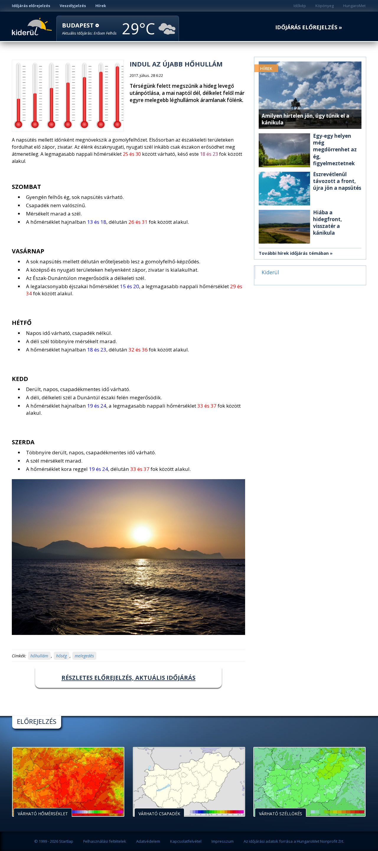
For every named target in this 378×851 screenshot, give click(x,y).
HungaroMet (354, 5)
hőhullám (39, 656)
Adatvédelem (148, 841)
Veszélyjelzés (73, 5)
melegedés (84, 656)
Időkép (300, 5)
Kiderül (33, 26)
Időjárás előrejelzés (31, 5)
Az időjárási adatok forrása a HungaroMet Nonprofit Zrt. (294, 841)
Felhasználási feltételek (104, 841)
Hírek (100, 5)
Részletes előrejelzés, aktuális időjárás (128, 678)
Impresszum (222, 841)
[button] (89, 29)
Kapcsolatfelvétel (185, 841)
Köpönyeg (324, 5)
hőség (61, 656)
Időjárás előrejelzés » (308, 27)
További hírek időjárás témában (294, 253)
